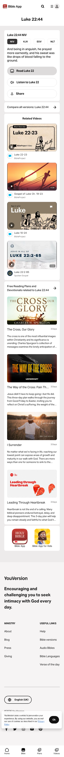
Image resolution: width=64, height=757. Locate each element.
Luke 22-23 (23, 154)
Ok (54, 719)
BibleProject (19, 158)
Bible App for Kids (42, 546)
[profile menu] (54, 6)
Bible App (20, 546)
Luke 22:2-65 (24, 271)
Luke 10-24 (23, 232)
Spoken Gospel (21, 275)
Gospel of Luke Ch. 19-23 (31, 193)
